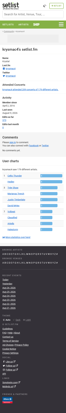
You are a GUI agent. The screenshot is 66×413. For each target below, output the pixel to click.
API (4, 373)
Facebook (34, 145)
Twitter (45, 145)
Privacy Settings (10, 353)
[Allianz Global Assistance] (7, 400)
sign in (12, 142)
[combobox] (33, 14)
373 (4, 120)
